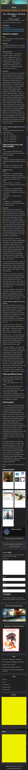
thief (21, 539)
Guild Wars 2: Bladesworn (8, 659)
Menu (15, 7)
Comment (5, 559)
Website (5, 588)
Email (4, 582)
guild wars (18, 538)
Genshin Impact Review (8, 667)
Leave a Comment (14, 19)
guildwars (11, 539)
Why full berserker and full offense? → (14, 544)
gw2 (16, 539)
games (13, 538)
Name (4, 577)
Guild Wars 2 (12, 20)
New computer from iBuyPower (10, 662)
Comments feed (6, 687)
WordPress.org (6, 689)
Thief (23, 20)
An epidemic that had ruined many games (13, 670)
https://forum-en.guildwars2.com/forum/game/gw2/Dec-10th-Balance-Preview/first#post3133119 (14, 29)
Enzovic (11, 18)
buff (10, 538)
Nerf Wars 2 (18, 20)
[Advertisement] (14, 711)
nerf (18, 539)
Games (6, 20)
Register (4, 679)
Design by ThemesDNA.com (14, 768)
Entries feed (5, 684)
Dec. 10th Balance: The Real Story (14, 15)
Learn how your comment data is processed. (14, 599)
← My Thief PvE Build (14, 546)
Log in (4, 682)
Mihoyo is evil (6, 664)
